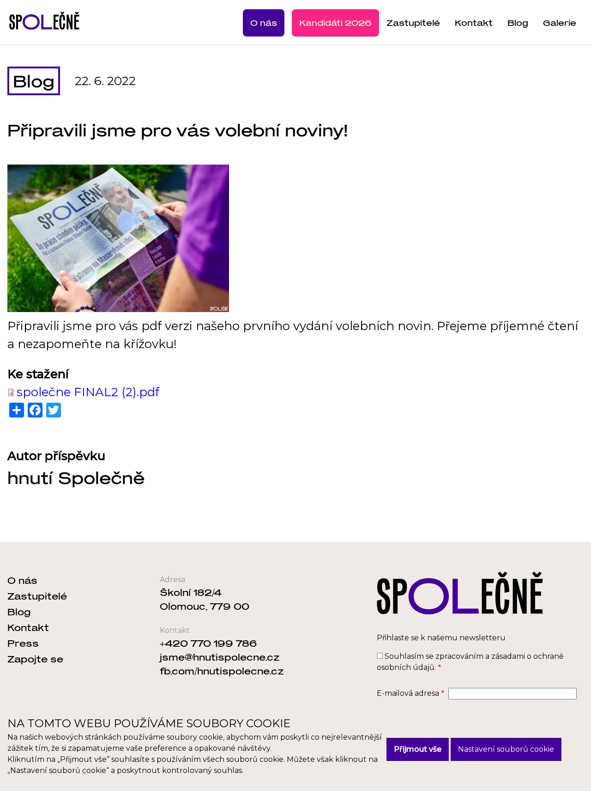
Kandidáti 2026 (335, 23)
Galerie (559, 23)
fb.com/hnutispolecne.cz (222, 670)
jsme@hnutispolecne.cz (220, 656)
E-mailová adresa (408, 693)
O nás (263, 23)
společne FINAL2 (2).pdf (88, 392)
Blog (517, 23)
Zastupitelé (413, 23)
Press (23, 643)
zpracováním (459, 656)
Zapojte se (35, 658)
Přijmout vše (417, 749)
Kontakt (474, 23)
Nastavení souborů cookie (506, 749)
